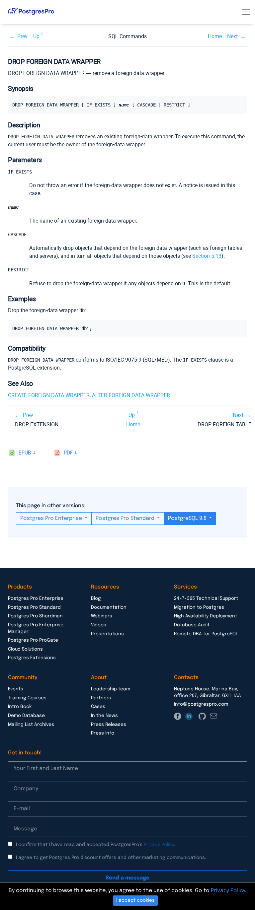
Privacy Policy (159, 844)
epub (25, 453)
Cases (98, 706)
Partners (101, 698)
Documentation (109, 607)
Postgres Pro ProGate (33, 640)
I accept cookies (135, 900)
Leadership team (110, 689)
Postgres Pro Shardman (35, 616)
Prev (22, 36)
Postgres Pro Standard (126, 518)
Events (15, 689)
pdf (68, 453)
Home (215, 36)
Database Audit (192, 625)
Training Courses (27, 698)
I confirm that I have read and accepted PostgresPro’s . (95, 844)
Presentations (107, 634)
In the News (104, 715)
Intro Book (20, 706)
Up (36, 36)
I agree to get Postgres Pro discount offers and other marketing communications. (111, 857)
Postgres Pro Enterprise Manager (35, 628)
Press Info (102, 733)
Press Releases (108, 724)
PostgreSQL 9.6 (188, 518)
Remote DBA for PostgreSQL (206, 634)
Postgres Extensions (32, 658)
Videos (98, 625)
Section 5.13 (206, 256)
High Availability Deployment (205, 616)
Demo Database (26, 715)
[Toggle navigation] (246, 12)
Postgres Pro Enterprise (51, 518)
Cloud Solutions (25, 649)
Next (232, 36)
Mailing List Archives (31, 724)
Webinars (101, 616)
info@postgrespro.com (201, 704)
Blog (96, 598)
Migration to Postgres (199, 607)
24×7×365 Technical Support (206, 598)
